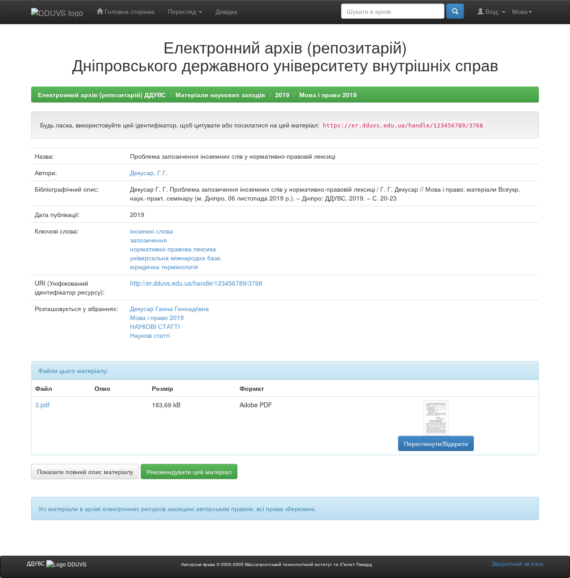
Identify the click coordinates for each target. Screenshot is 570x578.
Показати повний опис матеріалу (85, 471)
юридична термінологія (164, 266)
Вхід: (492, 11)
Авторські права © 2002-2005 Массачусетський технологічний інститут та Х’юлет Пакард (276, 564)
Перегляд (183, 11)
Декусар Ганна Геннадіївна (169, 308)
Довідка (226, 11)
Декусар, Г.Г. (149, 172)
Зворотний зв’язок (517, 563)
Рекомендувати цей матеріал (189, 471)
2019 (282, 94)
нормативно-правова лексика (173, 248)
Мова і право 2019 (328, 94)
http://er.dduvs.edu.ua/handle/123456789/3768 (196, 283)
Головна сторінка (129, 11)
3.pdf (42, 404)
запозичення (148, 239)
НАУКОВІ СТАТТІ (155, 326)
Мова (520, 11)
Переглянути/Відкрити (436, 443)
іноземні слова (151, 230)
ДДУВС (36, 563)
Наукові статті (150, 335)
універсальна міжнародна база (175, 257)
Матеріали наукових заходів (220, 94)
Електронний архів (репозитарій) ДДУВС (102, 94)
